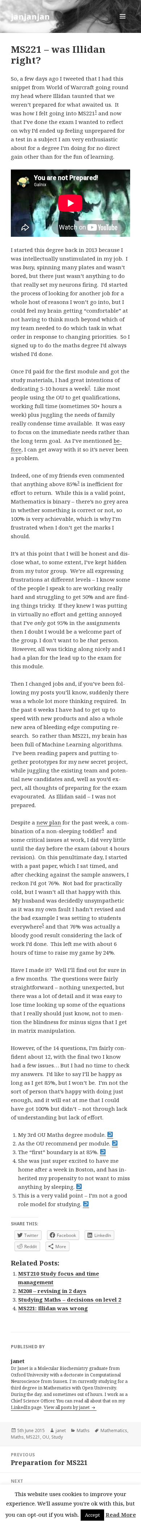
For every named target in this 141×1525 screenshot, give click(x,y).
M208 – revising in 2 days (52, 1290)
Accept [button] (92, 1515)
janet (61, 1430)
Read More (121, 1514)
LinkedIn (20, 1407)
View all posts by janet (67, 1407)
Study (57, 1437)
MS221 (33, 1437)
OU (45, 1437)
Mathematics (114, 1430)
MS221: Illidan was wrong (53, 1308)
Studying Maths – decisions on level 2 (69, 1299)
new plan (49, 822)
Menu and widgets (122, 23)
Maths (83, 1430)
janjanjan (30, 16)
